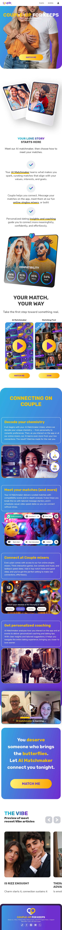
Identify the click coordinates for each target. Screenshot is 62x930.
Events (41, 3)
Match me (31, 57)
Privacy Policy (22, 920)
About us (10, 920)
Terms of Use (30, 920)
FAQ (15, 920)
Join (49, 376)
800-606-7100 (26, 921)
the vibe (16, 813)
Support (52, 920)
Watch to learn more (31, 62)
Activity (50, 3)
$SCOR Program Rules (41, 920)
